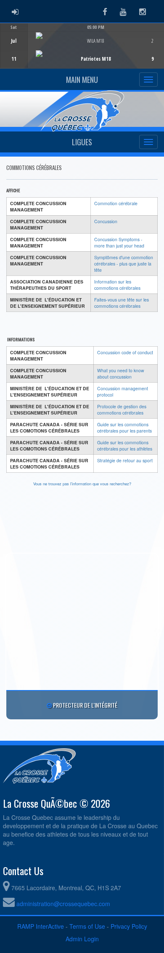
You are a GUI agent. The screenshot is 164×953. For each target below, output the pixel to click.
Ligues (82, 142)
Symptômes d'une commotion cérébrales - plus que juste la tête (123, 263)
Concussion (105, 221)
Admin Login (82, 939)
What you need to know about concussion (120, 373)
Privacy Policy (129, 926)
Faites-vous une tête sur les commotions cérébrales (121, 302)
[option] (82, 45)
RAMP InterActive (40, 926)
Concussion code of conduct (125, 352)
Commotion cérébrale (116, 203)
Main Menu (82, 79)
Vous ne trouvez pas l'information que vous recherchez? (82, 484)
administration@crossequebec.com (63, 903)
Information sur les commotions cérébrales (117, 284)
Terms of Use (87, 926)
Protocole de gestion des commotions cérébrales (121, 409)
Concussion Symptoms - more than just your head (119, 242)
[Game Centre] (82, 52)
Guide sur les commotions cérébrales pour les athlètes (124, 445)
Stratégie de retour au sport (125, 460)
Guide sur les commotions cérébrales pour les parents (124, 427)
